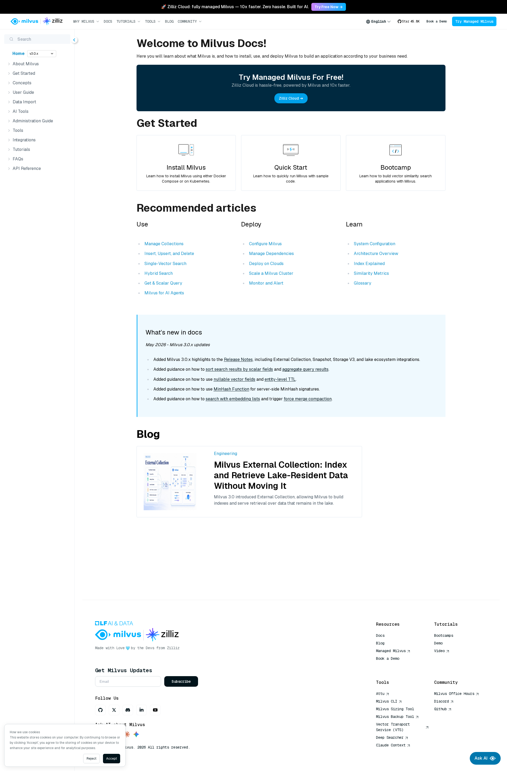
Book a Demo (436, 21)
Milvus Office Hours (454, 693)
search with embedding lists (233, 399)
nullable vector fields (234, 379)
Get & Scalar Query (163, 283)
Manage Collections (164, 244)
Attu (380, 693)
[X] (114, 710)
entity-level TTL (280, 379)
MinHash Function (231, 389)
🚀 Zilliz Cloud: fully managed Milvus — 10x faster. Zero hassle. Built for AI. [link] (235, 7)
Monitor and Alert (266, 283)
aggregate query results (305, 369)
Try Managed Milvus (474, 21)
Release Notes (238, 359)
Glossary (362, 283)
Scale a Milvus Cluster (271, 273)
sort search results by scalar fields (239, 369)
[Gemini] (136, 734)
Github (440, 709)
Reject (91, 758)
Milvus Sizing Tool (395, 709)
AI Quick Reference (395, 666)
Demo (438, 643)
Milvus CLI (386, 701)
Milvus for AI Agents (164, 293)
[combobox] (378, 21)
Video (439, 650)
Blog (169, 21)
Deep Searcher (389, 737)
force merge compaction (308, 399)
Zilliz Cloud (289, 98)
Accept (111, 758)
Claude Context (391, 745)
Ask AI (481, 758)
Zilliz (173, 647)
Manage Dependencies (271, 253)
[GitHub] (100, 710)
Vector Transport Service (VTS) (393, 727)
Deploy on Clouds (266, 263)
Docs (108, 21)
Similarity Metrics (371, 273)
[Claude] (127, 734)
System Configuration (374, 244)
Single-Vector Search (165, 263)
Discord (441, 701)
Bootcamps (443, 635)
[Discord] (128, 710)
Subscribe (181, 681)
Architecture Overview (376, 253)
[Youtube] (155, 710)
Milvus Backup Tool (395, 716)
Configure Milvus (265, 244)
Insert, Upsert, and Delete (169, 253)
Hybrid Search (158, 273)
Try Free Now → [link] (328, 6)
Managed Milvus (391, 650)
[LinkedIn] (141, 710)
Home (18, 53)
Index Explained (369, 263)
